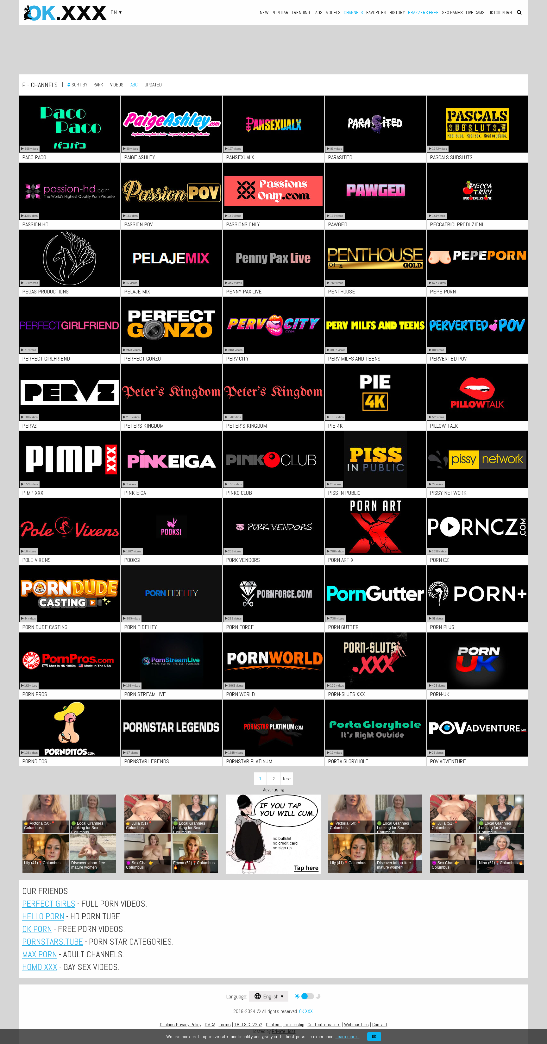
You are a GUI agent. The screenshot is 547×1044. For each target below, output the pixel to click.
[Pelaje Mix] (171, 258)
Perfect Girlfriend (46, 358)
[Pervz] (69, 392)
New (264, 12)
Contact (379, 1024)
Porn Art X (341, 559)
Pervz (29, 425)
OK (374, 1036)
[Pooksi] (171, 526)
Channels (353, 12)
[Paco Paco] (69, 124)
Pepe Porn (443, 291)
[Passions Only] (273, 191)
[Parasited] (375, 124)
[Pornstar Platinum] (273, 728)
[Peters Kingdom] (171, 392)
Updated (153, 84)
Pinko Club (239, 492)
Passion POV (138, 224)
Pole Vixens (36, 559)
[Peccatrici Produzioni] (477, 191)
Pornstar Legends (146, 761)
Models (333, 12)
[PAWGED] (375, 191)
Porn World (240, 694)
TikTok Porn (500, 12)
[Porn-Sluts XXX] (375, 660)
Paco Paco (34, 157)
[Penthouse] (375, 258)
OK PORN (37, 928)
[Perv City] (273, 325)
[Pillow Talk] (477, 392)
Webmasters (356, 1024)
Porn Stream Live (145, 694)
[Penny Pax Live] (273, 258)
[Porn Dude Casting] (69, 593)
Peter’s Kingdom (246, 425)
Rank (98, 84)
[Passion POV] (171, 191)
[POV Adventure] (477, 728)
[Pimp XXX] (69, 459)
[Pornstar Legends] (171, 728)
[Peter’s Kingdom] (273, 392)
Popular (280, 12)
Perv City (237, 358)
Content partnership (285, 1024)
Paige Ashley (139, 157)
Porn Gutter (343, 627)
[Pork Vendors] (273, 526)
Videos (116, 84)
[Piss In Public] (375, 459)
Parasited (340, 157)
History (397, 12)
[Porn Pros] (69, 660)
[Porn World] (273, 660)
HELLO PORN (43, 916)
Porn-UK (440, 694)
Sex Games (452, 12)
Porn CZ (439, 559)
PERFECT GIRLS (48, 903)
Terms (225, 1024)
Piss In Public (344, 492)
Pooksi (132, 559)
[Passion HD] (69, 191)
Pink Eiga (135, 492)
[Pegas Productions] (69, 258)
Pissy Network (448, 492)
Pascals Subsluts (451, 157)
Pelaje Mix (137, 291)
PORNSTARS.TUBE (52, 941)
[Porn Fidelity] (171, 593)
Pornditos (34, 761)
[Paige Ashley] (171, 124)
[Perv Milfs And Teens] (375, 325)
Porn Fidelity (140, 627)
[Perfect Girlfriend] (69, 325)
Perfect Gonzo (142, 358)
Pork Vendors (243, 559)
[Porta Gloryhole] (375, 728)
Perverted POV (448, 358)
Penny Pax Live (244, 291)
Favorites (376, 12)
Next (287, 779)
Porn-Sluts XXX (346, 694)
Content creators (324, 1024)
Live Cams (475, 12)
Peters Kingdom (144, 425)
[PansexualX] (273, 124)
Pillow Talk (444, 425)
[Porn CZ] (477, 526)
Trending (301, 12)
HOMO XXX (39, 966)
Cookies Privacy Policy (180, 1024)
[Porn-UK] (477, 660)
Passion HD (35, 224)
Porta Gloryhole (348, 761)
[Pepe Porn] (477, 258)
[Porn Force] (273, 593)
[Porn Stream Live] (171, 660)
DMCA (210, 1024)
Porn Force (240, 627)
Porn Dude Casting (44, 627)
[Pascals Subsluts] (477, 124)
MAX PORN (39, 954)
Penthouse (341, 291)
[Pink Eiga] (171, 459)
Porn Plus (442, 627)
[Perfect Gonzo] (171, 325)
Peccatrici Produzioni (456, 224)
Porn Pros (34, 694)
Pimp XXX (32, 492)
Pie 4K (335, 425)
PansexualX (240, 157)
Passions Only (243, 224)
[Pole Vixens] (69, 526)
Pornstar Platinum (249, 761)
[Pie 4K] (375, 392)
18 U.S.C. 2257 (248, 1024)
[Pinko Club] (273, 459)
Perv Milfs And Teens (354, 358)
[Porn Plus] (477, 593)
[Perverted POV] (477, 325)
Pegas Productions (45, 291)
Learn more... (348, 1036)
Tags (318, 12)
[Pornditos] (69, 728)
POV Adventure (448, 761)
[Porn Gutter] (375, 593)
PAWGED (337, 224)
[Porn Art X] (375, 526)
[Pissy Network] (477, 459)
